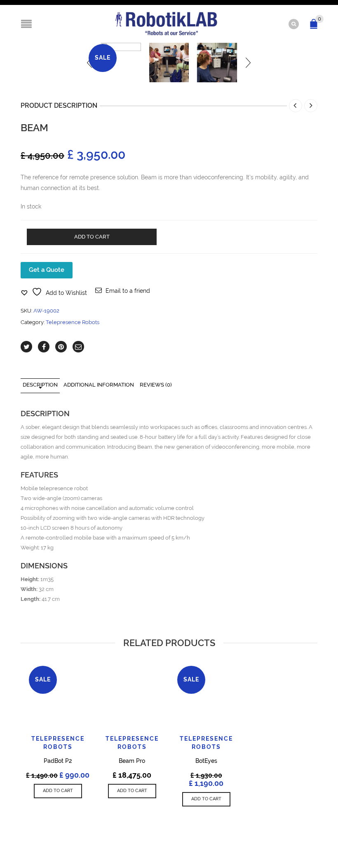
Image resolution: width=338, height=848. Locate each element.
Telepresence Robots (72, 322)
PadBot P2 (58, 761)
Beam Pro (132, 761)
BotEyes (206, 761)
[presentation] (248, 62)
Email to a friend (128, 290)
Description (40, 385)
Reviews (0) (156, 385)
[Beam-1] (169, 62)
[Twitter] (26, 346)
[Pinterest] (61, 346)
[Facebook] (43, 346)
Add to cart (92, 237)
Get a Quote (46, 269)
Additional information (98, 385)
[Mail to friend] (78, 346)
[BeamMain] (121, 62)
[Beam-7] (217, 62)
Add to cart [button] (58, 790)
